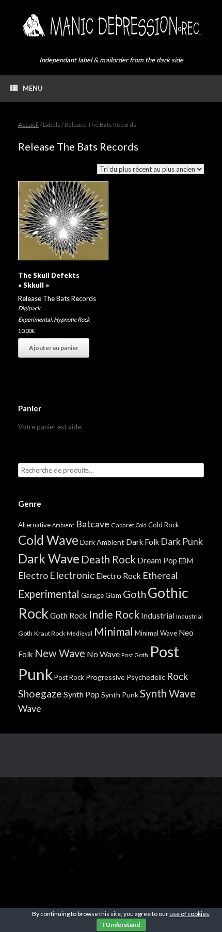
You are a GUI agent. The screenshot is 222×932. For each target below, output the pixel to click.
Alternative (34, 525)
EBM (186, 561)
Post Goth (134, 655)
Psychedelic (145, 677)
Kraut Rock (49, 633)
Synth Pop (82, 694)
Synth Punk (119, 694)
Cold (141, 525)
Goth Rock (68, 615)
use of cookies (189, 914)
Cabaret (122, 525)
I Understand (121, 924)
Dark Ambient (102, 542)
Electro (33, 575)
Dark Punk (182, 541)
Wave (29, 708)
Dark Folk (142, 541)
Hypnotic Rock (72, 319)
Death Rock (108, 559)
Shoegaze (40, 694)
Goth (134, 594)
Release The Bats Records (57, 298)
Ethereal (160, 575)
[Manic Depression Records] (111, 25)
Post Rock (69, 677)
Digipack (29, 308)
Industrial (158, 615)
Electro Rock (118, 575)
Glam (113, 595)
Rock (177, 676)
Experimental (35, 319)
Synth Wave (168, 693)
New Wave (60, 653)
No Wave (103, 654)
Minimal (113, 631)
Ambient (63, 525)
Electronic (72, 575)
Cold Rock (163, 525)
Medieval (79, 633)
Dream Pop (157, 560)
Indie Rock (114, 614)
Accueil (28, 124)
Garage (92, 595)
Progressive (105, 677)
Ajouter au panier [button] (53, 348)
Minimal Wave (156, 633)
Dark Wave (49, 558)
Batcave (92, 523)
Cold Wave (48, 539)
